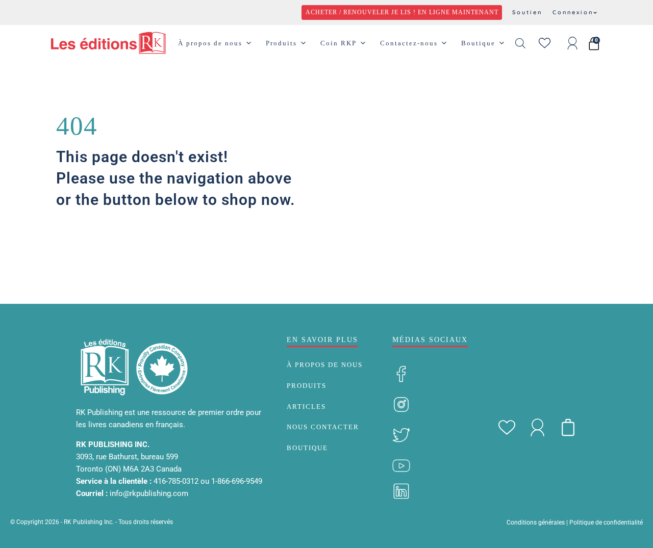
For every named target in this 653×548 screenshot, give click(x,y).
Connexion (572, 12)
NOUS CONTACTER (323, 427)
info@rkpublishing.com (149, 493)
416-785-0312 (177, 481)
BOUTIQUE (307, 448)
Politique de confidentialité (606, 522)
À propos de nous (210, 43)
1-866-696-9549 (236, 481)
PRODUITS (306, 385)
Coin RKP (338, 43)
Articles (306, 406)
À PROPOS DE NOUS (325, 365)
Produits (281, 43)
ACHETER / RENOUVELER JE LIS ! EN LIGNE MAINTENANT (402, 12)
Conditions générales (536, 522)
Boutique (478, 43)
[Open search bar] (520, 43)
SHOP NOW (95, 243)
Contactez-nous (409, 43)
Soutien (527, 12)
